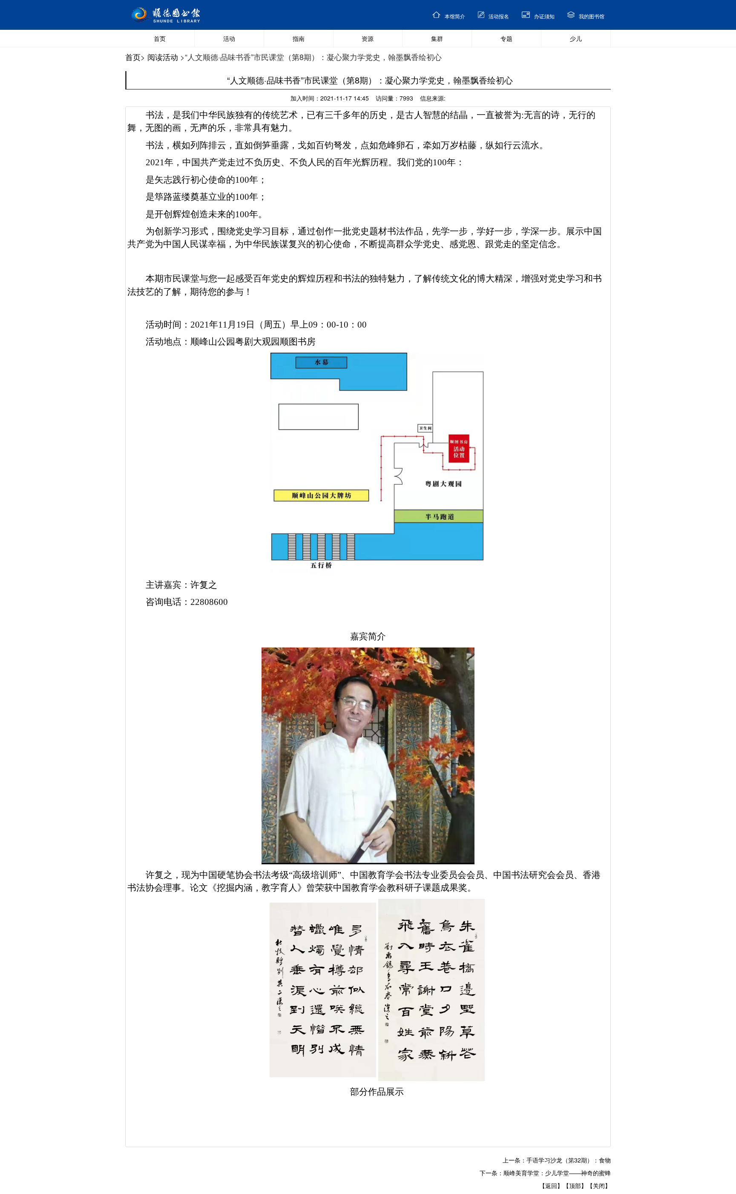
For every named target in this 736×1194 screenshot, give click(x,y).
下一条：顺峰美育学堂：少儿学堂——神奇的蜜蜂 (545, 1172)
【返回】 (551, 1185)
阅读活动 (162, 56)
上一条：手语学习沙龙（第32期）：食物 (557, 1160)
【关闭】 (599, 1185)
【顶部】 (575, 1185)
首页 (133, 56)
